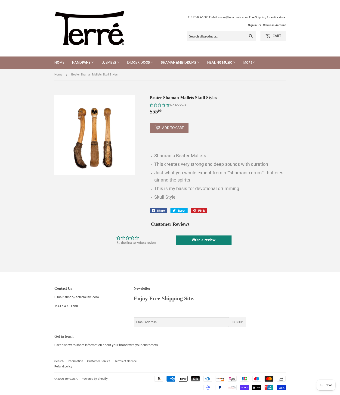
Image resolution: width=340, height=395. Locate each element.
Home (59, 62)
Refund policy (63, 366)
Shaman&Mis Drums (179, 62)
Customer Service (98, 361)
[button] (160, 105)
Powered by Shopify (95, 378)
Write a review (204, 240)
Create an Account (274, 25)
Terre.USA (71, 378)
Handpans (81, 62)
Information (75, 361)
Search (59, 361)
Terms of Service (125, 361)
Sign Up (237, 322)
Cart (276, 36)
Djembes (109, 62)
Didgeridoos (139, 62)
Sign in (252, 25)
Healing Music (220, 62)
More (247, 62)
